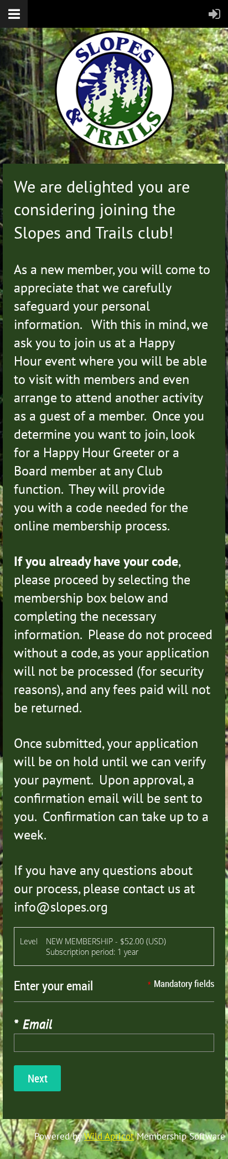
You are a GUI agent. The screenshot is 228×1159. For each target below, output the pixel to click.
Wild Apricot (109, 1136)
